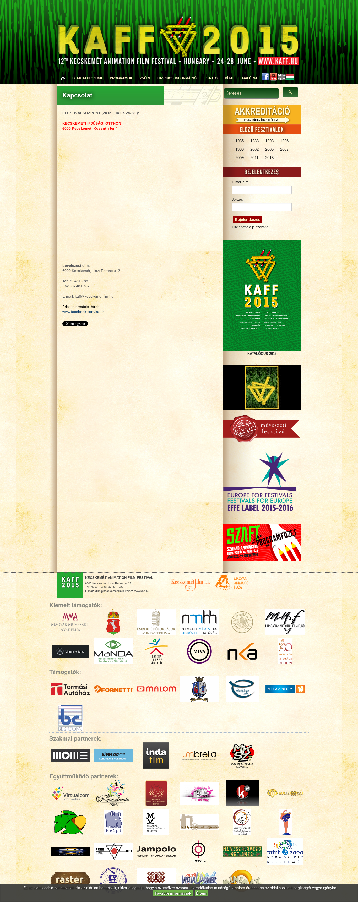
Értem (201, 893)
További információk (173, 893)
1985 (239, 141)
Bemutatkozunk (87, 78)
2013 (269, 157)
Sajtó (212, 78)
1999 (239, 149)
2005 (269, 149)
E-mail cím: (240, 182)
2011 (254, 157)
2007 (284, 149)
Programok (121, 78)
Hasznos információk (178, 78)
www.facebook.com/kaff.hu (84, 311)
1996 (284, 141)
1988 (254, 141)
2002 (254, 149)
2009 (239, 157)
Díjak (230, 78)
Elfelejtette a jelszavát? (250, 227)
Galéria (249, 78)
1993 (269, 141)
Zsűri (145, 78)
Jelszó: (237, 200)
